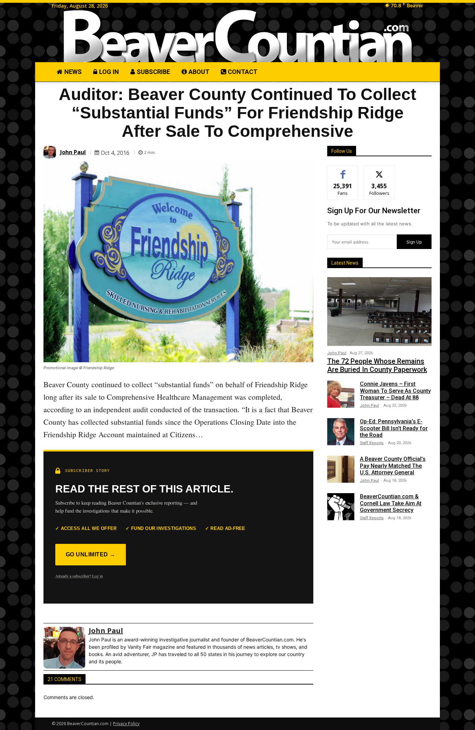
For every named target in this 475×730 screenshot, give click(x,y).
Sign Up (414, 241)
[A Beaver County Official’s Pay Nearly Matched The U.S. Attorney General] (340, 469)
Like (343, 170)
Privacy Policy (126, 724)
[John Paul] (50, 152)
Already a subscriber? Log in (79, 576)
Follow (379, 170)
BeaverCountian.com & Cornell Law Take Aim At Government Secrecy (390, 503)
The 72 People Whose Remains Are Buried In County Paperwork (377, 365)
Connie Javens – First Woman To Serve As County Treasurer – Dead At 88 (395, 390)
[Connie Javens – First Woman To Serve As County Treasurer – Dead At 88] (340, 394)
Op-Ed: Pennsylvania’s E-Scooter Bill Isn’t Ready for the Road (394, 428)
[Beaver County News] (237, 37)
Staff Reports (372, 443)
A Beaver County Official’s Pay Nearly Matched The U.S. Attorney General (393, 465)
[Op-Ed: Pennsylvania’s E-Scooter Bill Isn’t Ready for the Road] (340, 431)
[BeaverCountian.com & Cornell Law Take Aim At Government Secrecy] (340, 506)
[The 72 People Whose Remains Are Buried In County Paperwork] (379, 311)
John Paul (73, 152)
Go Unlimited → (90, 554)
